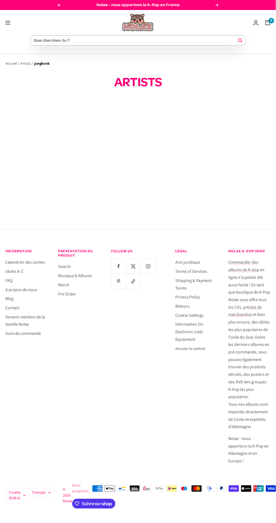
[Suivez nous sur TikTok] (133, 281)
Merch (63, 285)
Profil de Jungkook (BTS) (138, 174)
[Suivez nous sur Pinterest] (118, 281)
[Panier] (267, 22)
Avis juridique (187, 262)
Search (64, 267)
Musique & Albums (75, 276)
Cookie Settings (189, 315)
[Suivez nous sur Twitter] (133, 266)
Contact (12, 308)
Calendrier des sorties (25, 262)
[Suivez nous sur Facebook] (118, 266)
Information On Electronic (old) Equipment (189, 331)
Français (39, 492)
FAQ (9, 281)
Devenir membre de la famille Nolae (25, 321)
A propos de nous (21, 290)
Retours (182, 306)
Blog (9, 299)
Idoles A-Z (14, 271)
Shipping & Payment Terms (193, 284)
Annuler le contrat (190, 349)
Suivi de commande (23, 333)
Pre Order (67, 294)
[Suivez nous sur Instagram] (148, 266)
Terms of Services (191, 271)
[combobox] (135, 40)
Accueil (11, 63)
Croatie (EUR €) (14, 495)
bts (101, 164)
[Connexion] (255, 22)
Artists (25, 63)
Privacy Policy (187, 297)
